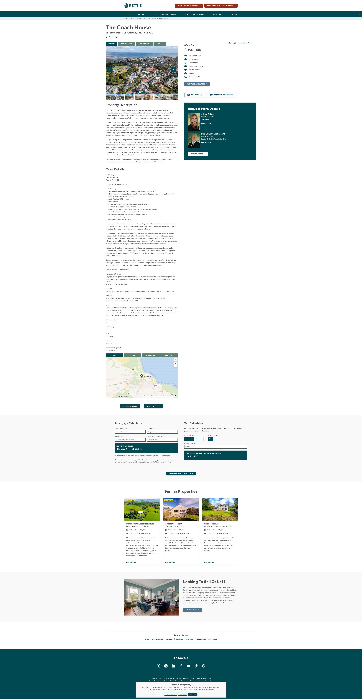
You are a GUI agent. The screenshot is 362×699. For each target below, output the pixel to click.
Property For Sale (136, 18)
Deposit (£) (150, 428)
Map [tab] (114, 355)
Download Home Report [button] (223, 95)
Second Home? (213, 435)
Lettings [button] (142, 14)
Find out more (191, 610)
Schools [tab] (132, 355)
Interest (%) (119, 436)
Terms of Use (153, 681)
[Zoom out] (175, 366)
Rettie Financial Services (198, 678)
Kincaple (189, 639)
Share (230, 43)
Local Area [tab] (150, 355)
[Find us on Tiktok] (196, 665)
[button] (360, 14)
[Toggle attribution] (175, 396)
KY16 (147, 639)
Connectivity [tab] (168, 355)
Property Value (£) (121, 428)
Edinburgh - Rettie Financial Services (213, 139)
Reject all (182, 694)
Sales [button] (127, 14)
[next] (173, 69)
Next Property (152, 406)
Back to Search (131, 406)
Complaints (184, 681)
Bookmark (241, 43)
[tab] (110, 97)
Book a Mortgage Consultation (220, 6)
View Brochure (197, 95)
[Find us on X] (158, 665)
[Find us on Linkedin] (173, 665)
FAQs (209, 678)
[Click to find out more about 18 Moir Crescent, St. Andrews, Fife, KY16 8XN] (181, 532)
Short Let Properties (182, 678)
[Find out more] (151, 597)
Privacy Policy (164, 681)
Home (126, 18)
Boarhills (212, 639)
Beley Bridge (201, 639)
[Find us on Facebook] (181, 665)
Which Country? (189, 435)
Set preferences (171, 694)
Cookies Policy (174, 681)
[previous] (110, 69)
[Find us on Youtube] (188, 665)
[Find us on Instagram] (166, 665)
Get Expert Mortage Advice (180, 473)
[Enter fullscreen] (175, 359)
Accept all (192, 694)
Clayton (169, 639)
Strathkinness (157, 639)
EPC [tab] (159, 44)
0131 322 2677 (206, 143)
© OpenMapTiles (154, 395)
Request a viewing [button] (196, 84)
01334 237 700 (194, 77)
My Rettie (233, 14)
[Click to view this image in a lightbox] (142, 70)
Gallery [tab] (111, 44)
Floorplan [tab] (144, 44)
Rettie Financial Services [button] (165, 14)
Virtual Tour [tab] (126, 44)
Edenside (179, 639)
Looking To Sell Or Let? (204, 581)
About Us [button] (217, 14)
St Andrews (152, 18)
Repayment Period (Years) (155, 436)
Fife (145, 18)
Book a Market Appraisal (188, 6)
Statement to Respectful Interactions (201, 681)
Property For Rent (168, 678)
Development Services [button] (194, 14)
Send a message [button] (197, 154)
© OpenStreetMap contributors (166, 395)
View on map (113, 37)
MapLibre (146, 395)
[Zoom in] (175, 363)
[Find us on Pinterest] (203, 665)
